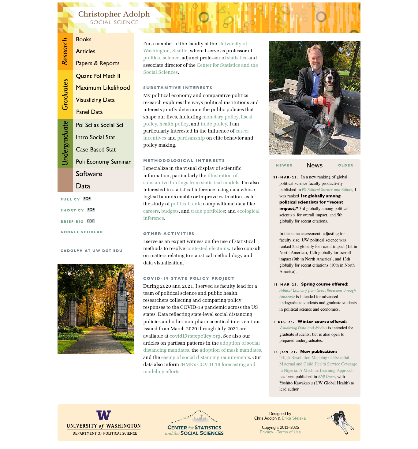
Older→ (347, 165)
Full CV (70, 199)
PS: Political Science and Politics (327, 189)
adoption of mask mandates (230, 350)
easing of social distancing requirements (205, 357)
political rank (185, 204)
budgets (170, 211)
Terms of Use (289, 432)
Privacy (266, 432)
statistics (236, 58)
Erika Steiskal (294, 418)
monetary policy (220, 117)
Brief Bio (72, 222)
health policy (173, 124)
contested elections (207, 248)
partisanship (191, 138)
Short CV (72, 210)
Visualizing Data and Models (303, 327)
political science (161, 58)
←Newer (282, 165)
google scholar (82, 232)
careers (151, 211)
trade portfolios (208, 211)
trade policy (214, 124)
